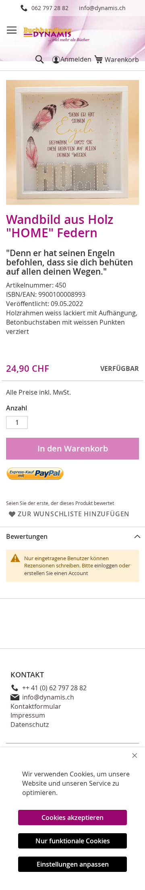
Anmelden (75, 59)
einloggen (106, 565)
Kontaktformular (35, 706)
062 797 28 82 (49, 8)
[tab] (72, 536)
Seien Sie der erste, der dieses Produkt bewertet (60, 503)
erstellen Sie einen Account (56, 573)
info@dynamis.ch (102, 8)
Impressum (27, 715)
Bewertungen (27, 536)
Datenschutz (29, 724)
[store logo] (57, 31)
